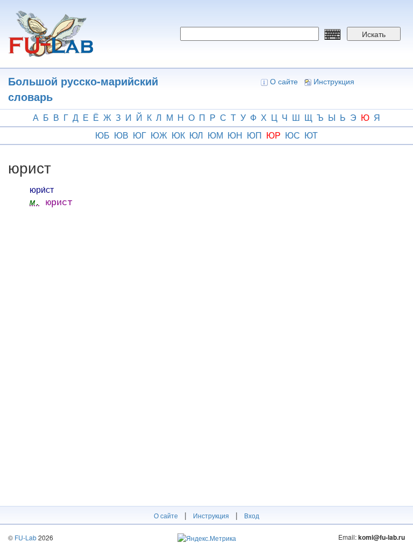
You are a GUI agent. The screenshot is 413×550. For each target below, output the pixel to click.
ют (311, 135)
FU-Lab (26, 537)
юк (178, 135)
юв (121, 135)
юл (196, 135)
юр (273, 135)
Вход (251, 515)
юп (254, 135)
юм (215, 135)
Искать (374, 33)
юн (235, 135)
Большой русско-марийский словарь (83, 88)
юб (102, 135)
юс (292, 135)
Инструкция (334, 81)
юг (139, 135)
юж (159, 135)
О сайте (284, 81)
